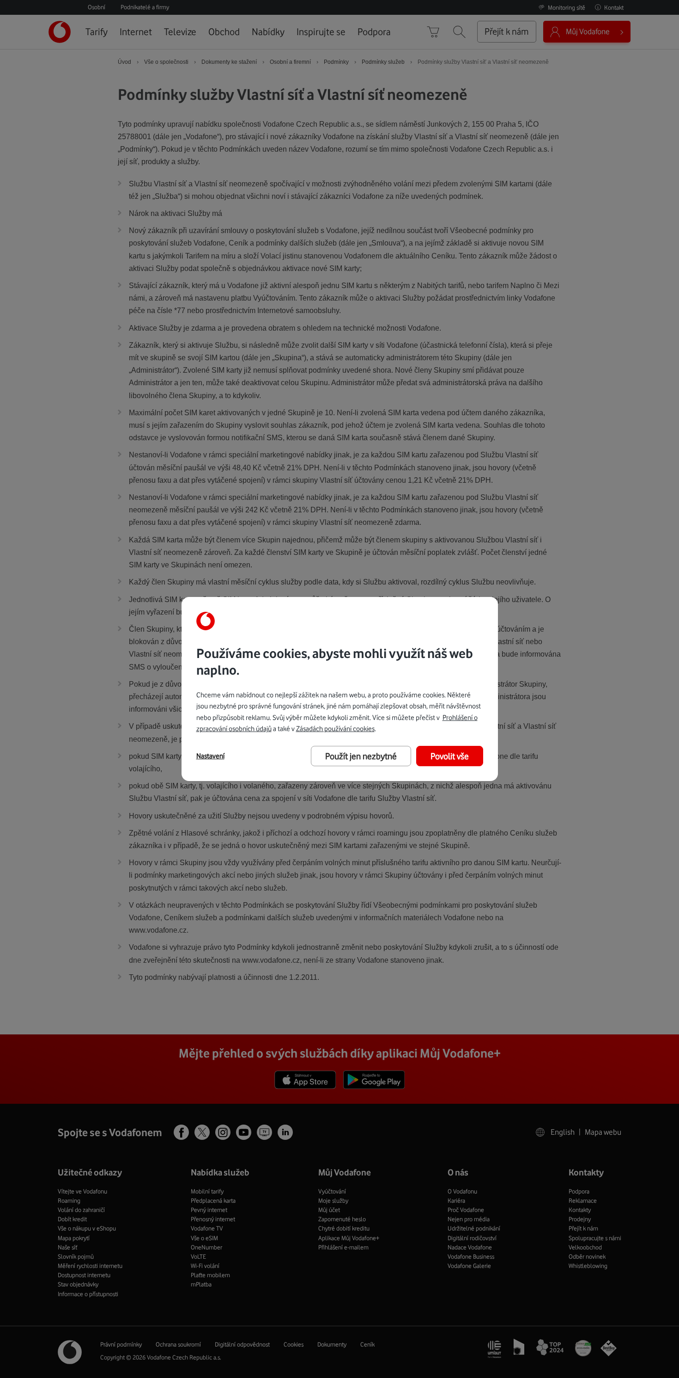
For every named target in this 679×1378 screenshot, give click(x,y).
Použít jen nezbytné (361, 756)
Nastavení (210, 756)
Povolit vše (449, 756)
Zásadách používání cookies (335, 728)
